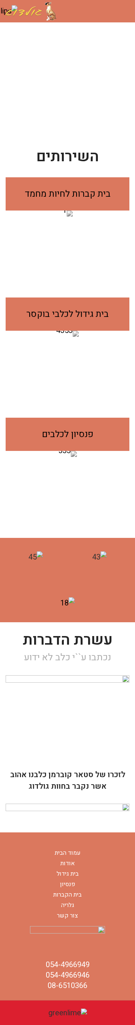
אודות (67, 863)
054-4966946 (68, 975)
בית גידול (68, 873)
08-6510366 (67, 985)
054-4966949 (68, 964)
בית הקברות (67, 894)
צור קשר (67, 915)
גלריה (67, 905)
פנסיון (67, 884)
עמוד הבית (68, 852)
